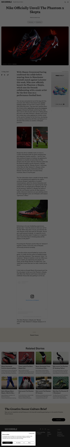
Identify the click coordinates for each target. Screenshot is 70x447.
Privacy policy (32, 433)
